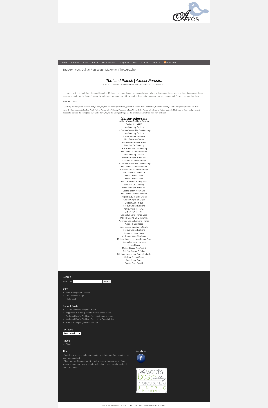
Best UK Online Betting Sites (134, 181)
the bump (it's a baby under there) (91, 113)
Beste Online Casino (134, 175)
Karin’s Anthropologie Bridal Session (82, 322)
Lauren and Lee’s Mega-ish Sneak (81, 309)
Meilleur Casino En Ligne (134, 206)
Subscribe (171, 62)
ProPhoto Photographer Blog (141, 405)
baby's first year (97, 107)
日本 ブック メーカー (134, 212)
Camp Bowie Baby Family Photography (169, 107)
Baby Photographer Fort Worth (78, 107)
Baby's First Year (131, 85)
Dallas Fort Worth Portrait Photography (95, 110)
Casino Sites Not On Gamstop (134, 169)
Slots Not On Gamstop (134, 145)
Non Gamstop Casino (134, 139)
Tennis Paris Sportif (134, 263)
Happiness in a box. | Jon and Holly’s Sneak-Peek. (88, 313)
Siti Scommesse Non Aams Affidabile (134, 254)
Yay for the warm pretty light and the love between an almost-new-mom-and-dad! (135, 113)
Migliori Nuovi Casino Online (134, 197)
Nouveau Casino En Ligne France (134, 221)
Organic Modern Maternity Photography (168, 110)
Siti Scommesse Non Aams (134, 236)
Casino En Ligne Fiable (134, 233)
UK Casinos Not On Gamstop (134, 148)
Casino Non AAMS (134, 124)
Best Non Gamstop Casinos (134, 142)
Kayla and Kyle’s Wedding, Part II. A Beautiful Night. (89, 316)
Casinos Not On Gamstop (134, 160)
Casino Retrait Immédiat (134, 136)
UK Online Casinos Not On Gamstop (134, 130)
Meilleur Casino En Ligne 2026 (134, 218)
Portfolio (75, 62)
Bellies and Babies (147, 107)
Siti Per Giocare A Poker (134, 251)
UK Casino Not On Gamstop (134, 151)
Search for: (68, 281)
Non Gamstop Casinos (134, 127)
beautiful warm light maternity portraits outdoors (122, 107)
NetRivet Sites (159, 405)
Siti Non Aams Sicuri (134, 203)
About (68, 344)
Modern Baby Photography (142, 110)
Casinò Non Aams (134, 260)
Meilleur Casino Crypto (134, 257)
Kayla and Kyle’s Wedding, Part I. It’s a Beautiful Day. (90, 319)
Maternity (145, 85)
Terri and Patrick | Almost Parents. (134, 80)
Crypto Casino (134, 245)
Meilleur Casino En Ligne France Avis (134, 239)
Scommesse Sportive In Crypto (134, 227)
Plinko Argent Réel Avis (134, 209)
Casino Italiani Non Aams (134, 191)
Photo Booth (71, 299)
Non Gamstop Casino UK (134, 172)
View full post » (69, 101)
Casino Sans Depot (134, 224)
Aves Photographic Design (78, 292)
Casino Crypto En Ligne (134, 200)
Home (64, 62)
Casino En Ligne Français (134, 242)
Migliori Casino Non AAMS (134, 248)
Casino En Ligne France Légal (134, 215)
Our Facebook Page (75, 296)
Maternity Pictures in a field (121, 110)
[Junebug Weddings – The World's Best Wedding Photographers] (151, 392)
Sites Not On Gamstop (134, 185)
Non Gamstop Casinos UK (134, 157)
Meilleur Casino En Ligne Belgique (134, 121)
